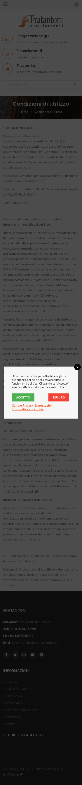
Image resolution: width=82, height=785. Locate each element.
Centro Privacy (22, 405)
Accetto (23, 397)
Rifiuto (59, 397)
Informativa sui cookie (28, 409)
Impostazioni (44, 405)
